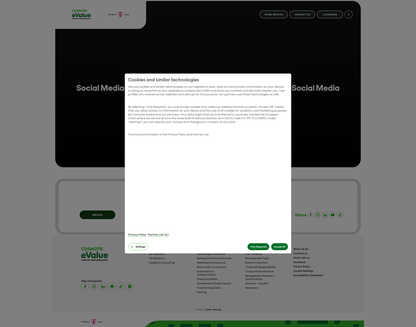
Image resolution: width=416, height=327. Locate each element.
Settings (140, 246)
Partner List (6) (158, 234)
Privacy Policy (137, 234)
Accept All (279, 246)
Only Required (258, 246)
